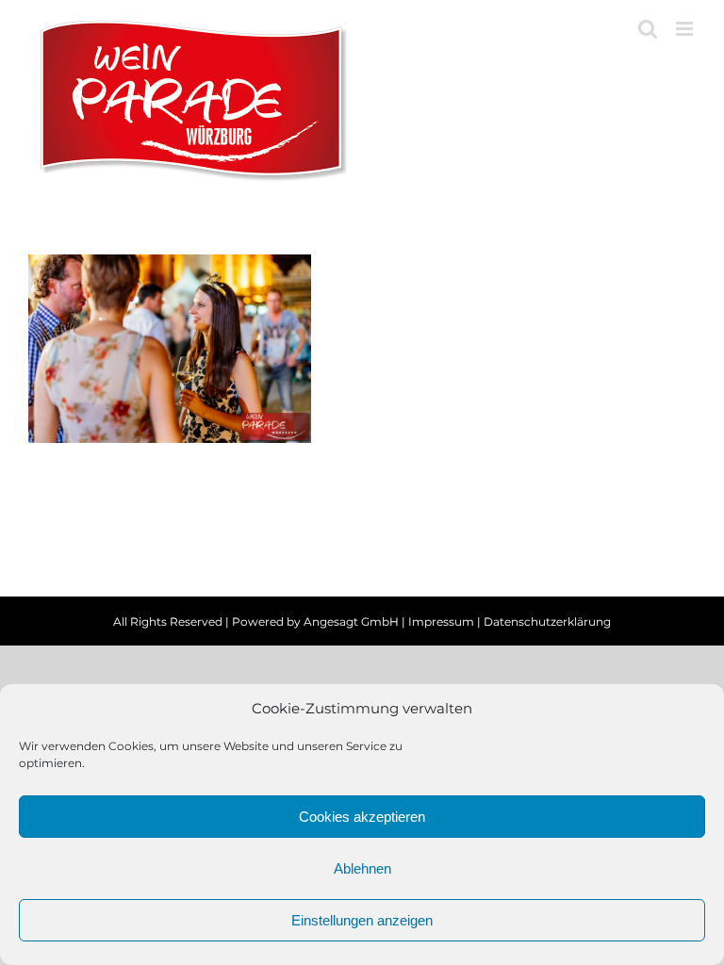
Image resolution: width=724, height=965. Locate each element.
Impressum (441, 621)
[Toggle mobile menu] (686, 29)
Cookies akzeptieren (362, 817)
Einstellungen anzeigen (362, 920)
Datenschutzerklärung (547, 621)
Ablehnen (362, 868)
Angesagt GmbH (351, 621)
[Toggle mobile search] (647, 29)
